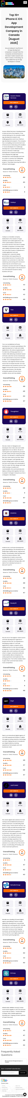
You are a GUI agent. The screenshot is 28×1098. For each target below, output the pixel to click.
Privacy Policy (19, 1087)
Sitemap (4, 1091)
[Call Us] (16, 107)
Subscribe (22, 1072)
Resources (4, 1087)
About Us (18, 1086)
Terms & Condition (20, 1089)
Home (3, 1086)
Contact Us (5, 1089)
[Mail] (11, 107)
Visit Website (14, 102)
